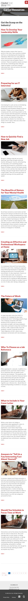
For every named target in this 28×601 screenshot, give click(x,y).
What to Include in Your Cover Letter (13, 401)
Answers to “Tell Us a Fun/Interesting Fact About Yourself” (11, 456)
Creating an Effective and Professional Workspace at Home (13, 244)
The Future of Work (11, 296)
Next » (6, 575)
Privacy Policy (6, 597)
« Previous (3, 573)
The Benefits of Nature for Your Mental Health (12, 191)
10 (25, 573)
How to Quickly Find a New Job (12, 137)
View (2, 73)
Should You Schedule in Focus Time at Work (12, 511)
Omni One (11, 593)
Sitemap (14, 597)
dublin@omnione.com (14, 589)
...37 (2, 575)
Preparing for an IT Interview (10, 84)
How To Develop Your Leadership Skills (11, 30)
